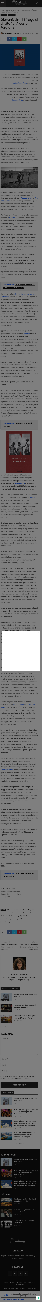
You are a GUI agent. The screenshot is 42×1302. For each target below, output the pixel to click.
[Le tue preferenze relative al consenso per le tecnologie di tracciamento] (38, 1298)
